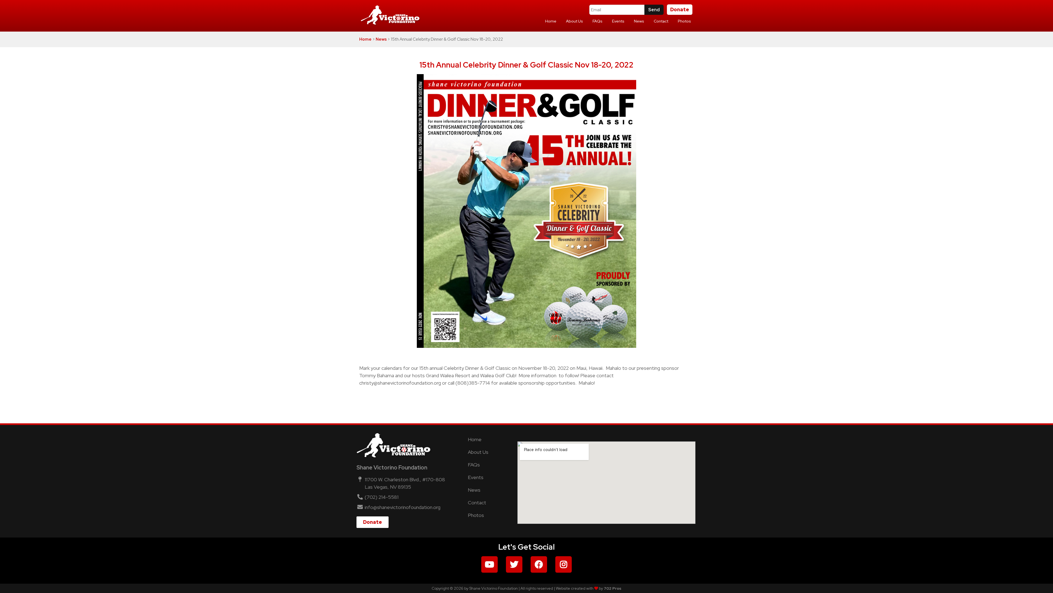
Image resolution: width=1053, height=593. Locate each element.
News (639, 21)
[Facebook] (539, 564)
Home (550, 21)
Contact (661, 21)
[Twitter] (514, 564)
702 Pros (612, 588)
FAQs (597, 21)
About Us (574, 21)
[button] (679, 9)
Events (618, 21)
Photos (684, 21)
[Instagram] (563, 564)
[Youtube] (489, 564)
